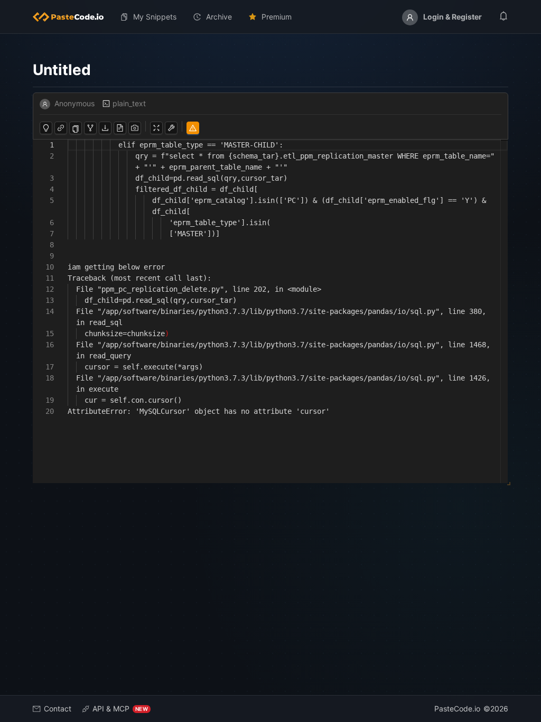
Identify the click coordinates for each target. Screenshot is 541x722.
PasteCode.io (457, 708)
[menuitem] (72, 17)
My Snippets (154, 16)
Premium (277, 16)
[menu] (270, 17)
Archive (219, 16)
